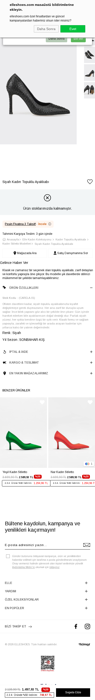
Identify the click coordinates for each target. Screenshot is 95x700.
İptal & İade (18, 352)
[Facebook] (75, 626)
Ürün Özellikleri (23, 288)
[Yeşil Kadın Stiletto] (23, 432)
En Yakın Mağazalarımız (28, 373)
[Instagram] (87, 626)
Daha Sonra (46, 29)
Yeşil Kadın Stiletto (14, 472)
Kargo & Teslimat (24, 362)
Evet (72, 29)
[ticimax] (84, 644)
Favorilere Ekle (42, 402)
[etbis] (47, 663)
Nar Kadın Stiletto (62, 472)
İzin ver (78, 38)
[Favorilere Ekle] (90, 182)
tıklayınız (54, 567)
